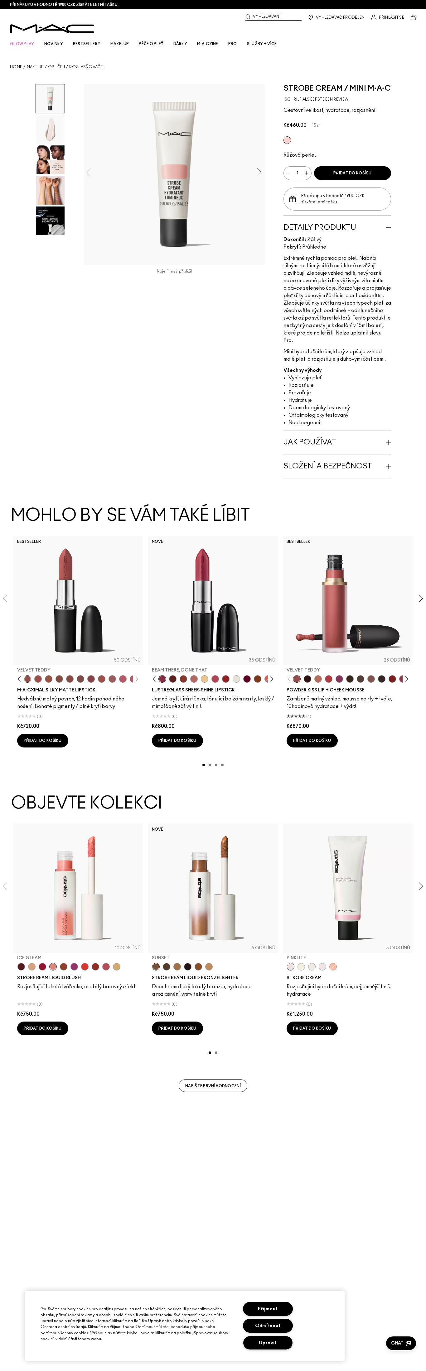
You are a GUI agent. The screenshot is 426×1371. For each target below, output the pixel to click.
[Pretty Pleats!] (307, 679)
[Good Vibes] (42, 967)
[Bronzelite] (312, 967)
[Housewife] (173, 679)
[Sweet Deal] (102, 679)
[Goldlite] (301, 967)
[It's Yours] (247, 679)
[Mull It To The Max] (38, 679)
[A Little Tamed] (329, 679)
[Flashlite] (177, 967)
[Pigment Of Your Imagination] (215, 679)
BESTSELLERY (86, 44)
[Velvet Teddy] (27, 679)
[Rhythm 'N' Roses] (392, 679)
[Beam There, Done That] (162, 679)
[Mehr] (112, 679)
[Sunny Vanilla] (205, 679)
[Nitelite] (106, 967)
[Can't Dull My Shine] (258, 679)
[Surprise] (236, 679)
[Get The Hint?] (123, 679)
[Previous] (20, 679)
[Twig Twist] (91, 679)
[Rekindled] (382, 679)
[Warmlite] (198, 967)
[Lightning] (117, 967)
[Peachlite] (333, 967)
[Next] (136, 679)
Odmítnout (267, 1325)
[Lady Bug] (226, 679)
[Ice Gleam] (53, 967)
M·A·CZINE (207, 44)
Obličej (56, 67)
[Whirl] (70, 679)
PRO (232, 44)
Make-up (35, 67)
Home (16, 67)
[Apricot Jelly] (85, 967)
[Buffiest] (360, 679)
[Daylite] (166, 967)
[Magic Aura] (74, 967)
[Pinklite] (287, 140)
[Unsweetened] (95, 967)
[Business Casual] (183, 679)
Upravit (268, 1342)
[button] (401, 1343)
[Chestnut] (350, 679)
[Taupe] (49, 679)
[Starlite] (32, 967)
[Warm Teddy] (59, 679)
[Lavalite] (64, 967)
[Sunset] (156, 967)
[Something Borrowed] (339, 679)
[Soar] (80, 679)
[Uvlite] (322, 967)
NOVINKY (53, 44)
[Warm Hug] (318, 679)
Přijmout (268, 1309)
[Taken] (371, 679)
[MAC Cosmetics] (52, 28)
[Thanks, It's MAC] (194, 679)
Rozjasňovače (86, 67)
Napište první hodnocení (213, 1086)
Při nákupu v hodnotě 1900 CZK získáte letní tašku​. (64, 5)
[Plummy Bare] (21, 967)
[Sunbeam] (188, 967)
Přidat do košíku (352, 173)
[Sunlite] (209, 967)
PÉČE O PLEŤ (151, 44)
